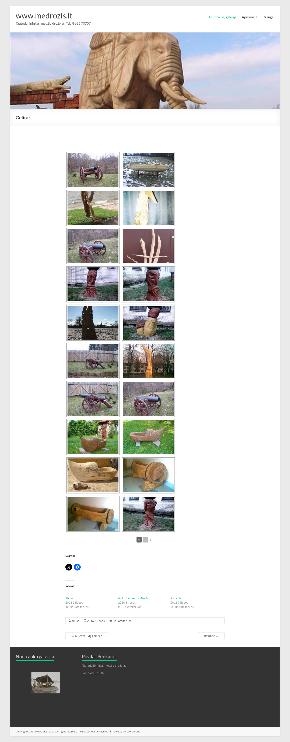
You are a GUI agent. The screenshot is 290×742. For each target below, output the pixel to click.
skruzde (211, 636)
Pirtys (69, 598)
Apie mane (249, 17)
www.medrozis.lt (44, 15)
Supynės (176, 598)
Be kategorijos (122, 621)
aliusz (75, 621)
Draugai (268, 17)
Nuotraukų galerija (223, 17)
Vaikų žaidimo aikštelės (133, 598)
